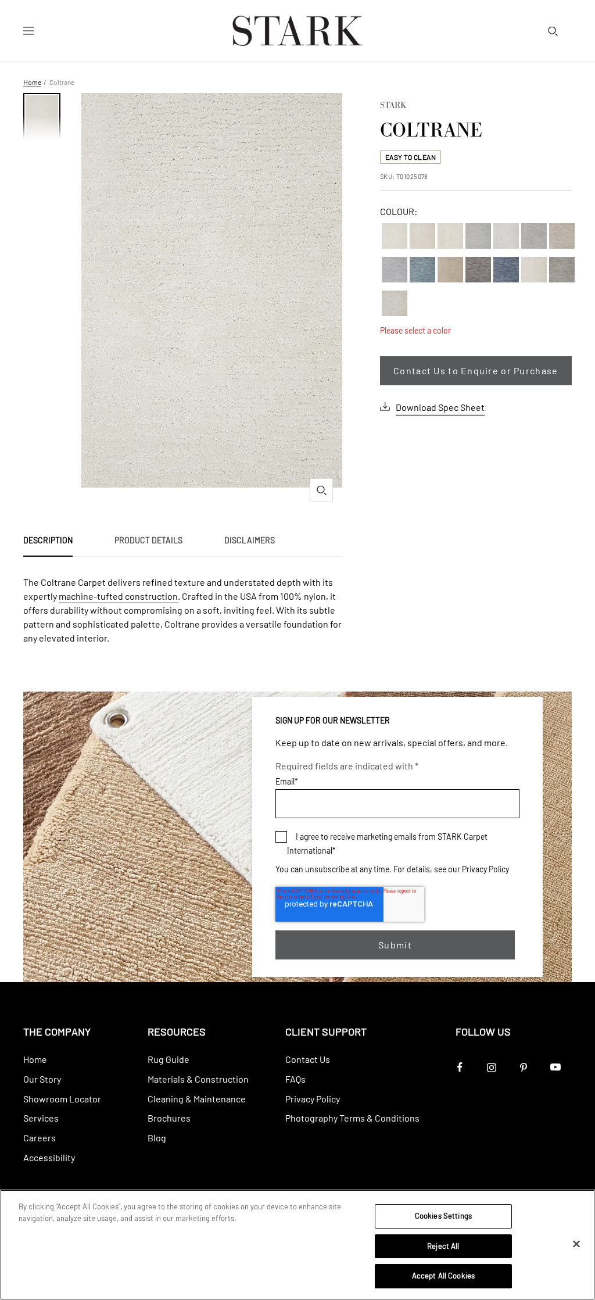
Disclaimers (249, 540)
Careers (39, 1137)
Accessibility (49, 1157)
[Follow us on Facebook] (460, 1067)
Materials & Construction (198, 1078)
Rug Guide (168, 1059)
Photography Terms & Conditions (352, 1117)
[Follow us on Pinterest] (524, 1067)
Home (32, 82)
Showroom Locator (62, 1098)
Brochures (169, 1117)
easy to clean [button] (410, 157)
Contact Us (307, 1059)
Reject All (443, 1246)
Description (48, 540)
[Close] (576, 1244)
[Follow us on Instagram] (492, 1067)
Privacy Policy (485, 869)
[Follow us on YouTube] (556, 1067)
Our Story (42, 1078)
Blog (157, 1137)
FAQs (295, 1078)
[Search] (553, 31)
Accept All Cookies (443, 1275)
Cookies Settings (443, 1215)
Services (41, 1117)
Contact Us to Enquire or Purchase (475, 370)
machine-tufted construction (118, 595)
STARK (393, 106)
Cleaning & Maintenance (197, 1098)
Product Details (148, 540)
